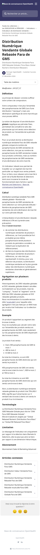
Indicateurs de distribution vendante (15, 31)
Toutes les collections (9, 26)
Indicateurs (31, 28)
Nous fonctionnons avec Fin (21, 549)
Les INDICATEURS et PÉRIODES (13, 28)
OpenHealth (20, 538)
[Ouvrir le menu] (36, 4)
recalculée (11, 302)
